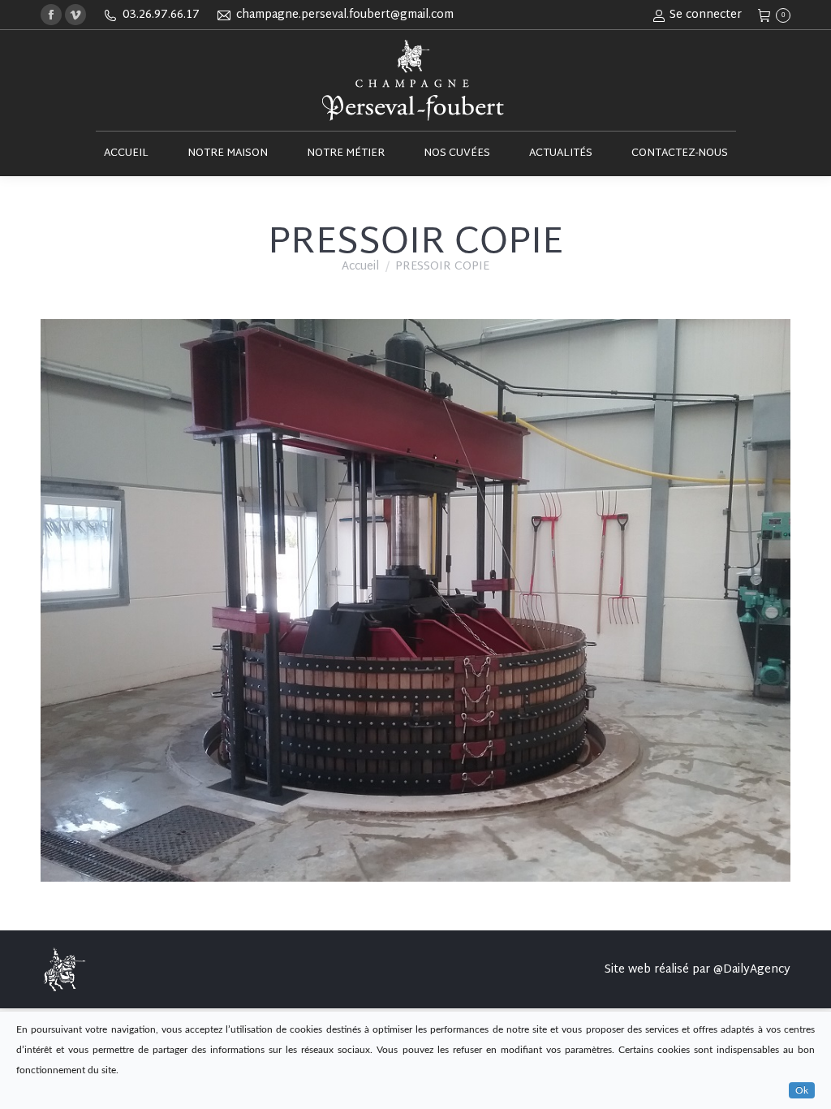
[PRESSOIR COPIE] (415, 600)
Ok (801, 1090)
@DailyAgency (751, 970)
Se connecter (706, 15)
